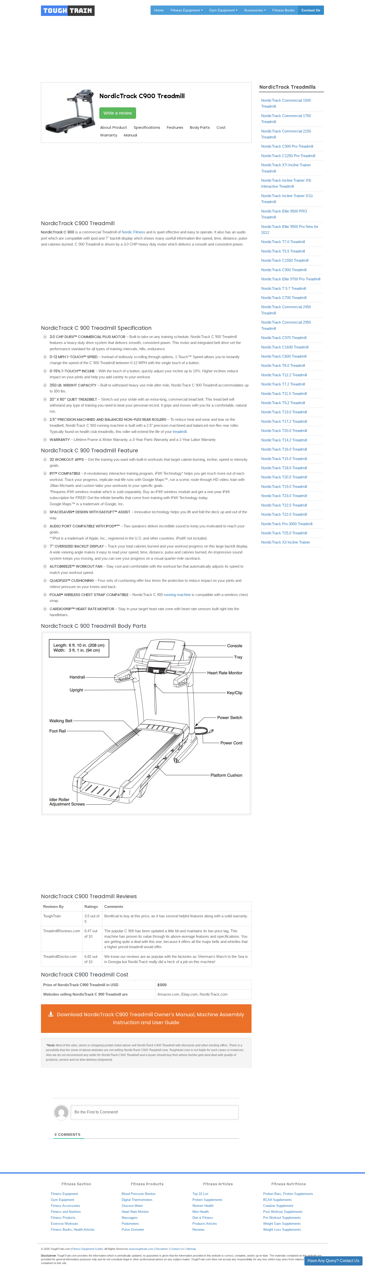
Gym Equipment (62, 1200)
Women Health (203, 1206)
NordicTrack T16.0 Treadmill (284, 449)
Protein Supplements (207, 1200)
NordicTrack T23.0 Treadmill (284, 496)
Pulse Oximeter (133, 1229)
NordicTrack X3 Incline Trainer (285, 542)
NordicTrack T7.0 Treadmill (283, 242)
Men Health (200, 1212)
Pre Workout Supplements (282, 1218)
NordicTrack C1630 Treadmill (284, 347)
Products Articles (204, 1224)
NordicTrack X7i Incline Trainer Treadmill (286, 168)
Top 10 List (200, 1194)
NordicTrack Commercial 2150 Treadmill (286, 134)
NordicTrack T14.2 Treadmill (284, 440)
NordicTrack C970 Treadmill (283, 338)
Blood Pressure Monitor (138, 1194)
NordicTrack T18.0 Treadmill (284, 468)
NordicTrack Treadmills (209, 43)
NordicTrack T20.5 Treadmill (284, 477)
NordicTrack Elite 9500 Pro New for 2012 (289, 229)
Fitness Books (283, 10)
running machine (177, 594)
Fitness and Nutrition (66, 1212)
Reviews (198, 1229)
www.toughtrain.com (141, 1248)
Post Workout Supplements (283, 1212)
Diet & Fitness (202, 1218)
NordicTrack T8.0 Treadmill (283, 365)
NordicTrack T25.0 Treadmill (284, 533)
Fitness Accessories (65, 1206)
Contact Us (310, 10)
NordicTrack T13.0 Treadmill (284, 412)
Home (159, 10)
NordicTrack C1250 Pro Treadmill (288, 156)
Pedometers (130, 1224)
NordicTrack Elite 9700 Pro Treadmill (290, 279)
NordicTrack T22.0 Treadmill (284, 514)
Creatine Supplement (278, 1206)
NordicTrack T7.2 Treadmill (283, 384)
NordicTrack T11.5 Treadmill (284, 393)
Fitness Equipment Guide (87, 1248)
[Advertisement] (146, 180)
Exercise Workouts (64, 1224)
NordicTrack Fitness (169, 43)
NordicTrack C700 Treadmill (283, 298)
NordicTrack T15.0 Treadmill (284, 459)
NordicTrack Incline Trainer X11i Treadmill (287, 199)
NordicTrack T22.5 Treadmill (284, 505)
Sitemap (191, 1248)
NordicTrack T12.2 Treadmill (284, 375)
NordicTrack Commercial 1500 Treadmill (286, 103)
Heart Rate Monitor (135, 1212)
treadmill (179, 431)
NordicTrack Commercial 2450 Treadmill (286, 310)
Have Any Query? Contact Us (333, 1261)
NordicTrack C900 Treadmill (283, 270)
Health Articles (84, 1229)
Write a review (118, 113)
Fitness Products (63, 1218)
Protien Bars (272, 1194)
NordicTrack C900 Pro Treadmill (287, 146)
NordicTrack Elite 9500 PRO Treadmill (284, 214)
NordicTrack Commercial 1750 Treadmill (286, 119)
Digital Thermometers (137, 1200)
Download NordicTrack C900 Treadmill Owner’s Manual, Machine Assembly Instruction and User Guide (150, 1018)
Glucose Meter (132, 1206)
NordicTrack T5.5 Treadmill (283, 251)
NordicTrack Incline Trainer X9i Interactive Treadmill (286, 183)
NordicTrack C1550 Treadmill (284, 260)
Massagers (130, 1218)
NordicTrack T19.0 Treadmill (284, 486)
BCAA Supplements (277, 1200)
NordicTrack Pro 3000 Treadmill (286, 524)
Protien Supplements (298, 1194)
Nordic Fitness (133, 232)
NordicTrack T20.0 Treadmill (284, 430)
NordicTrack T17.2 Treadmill (284, 421)
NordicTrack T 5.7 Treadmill (283, 288)
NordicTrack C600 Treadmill (283, 356)
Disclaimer (161, 1248)
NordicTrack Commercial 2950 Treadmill (286, 325)
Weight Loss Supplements (282, 1229)
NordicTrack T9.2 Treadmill (283, 403)
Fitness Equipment (64, 1194)
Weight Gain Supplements (282, 1224)
